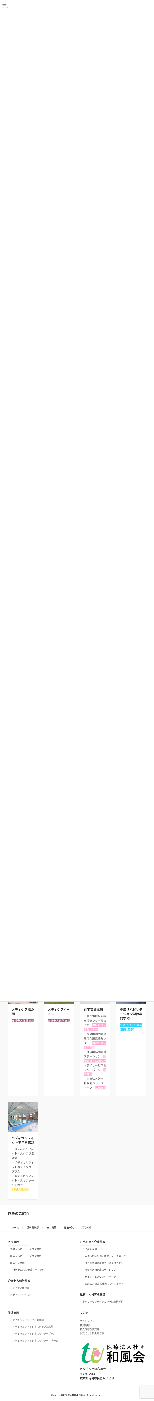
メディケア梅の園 (19, 1287)
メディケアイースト (20, 1294)
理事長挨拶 (33, 1227)
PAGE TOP (146, 1354)
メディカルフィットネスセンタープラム (34, 1333)
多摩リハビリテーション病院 (26, 1248)
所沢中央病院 (17, 1262)
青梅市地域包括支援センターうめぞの (105, 1255)
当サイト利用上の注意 (92, 1332)
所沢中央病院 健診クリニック (28, 1269)
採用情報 (86, 1227)
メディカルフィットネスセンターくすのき (35, 1340)
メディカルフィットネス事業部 (27, 1319)
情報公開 (85, 1324)
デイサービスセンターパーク (100, 1276)
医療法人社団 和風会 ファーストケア (104, 1283)
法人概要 (51, 1227)
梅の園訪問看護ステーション (100, 1269)
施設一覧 (69, 1227)
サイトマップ (87, 1320)
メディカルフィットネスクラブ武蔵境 (33, 1326)
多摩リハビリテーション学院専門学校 (102, 1301)
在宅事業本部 (89, 1248)
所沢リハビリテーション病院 (26, 1255)
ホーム (15, 1227)
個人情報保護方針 (89, 1329)
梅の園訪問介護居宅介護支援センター (105, 1262)
